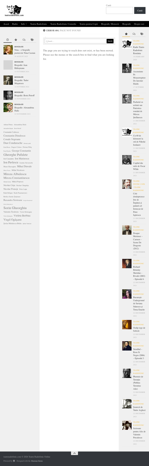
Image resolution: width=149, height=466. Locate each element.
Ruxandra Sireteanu (12, 200)
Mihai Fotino (6, 170)
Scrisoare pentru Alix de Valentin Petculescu (139, 433)
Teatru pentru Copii (89, 23)
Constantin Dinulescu (14, 135)
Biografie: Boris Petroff (24, 95)
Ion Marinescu (22, 158)
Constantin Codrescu (11, 132)
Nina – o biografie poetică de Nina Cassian (24, 51)
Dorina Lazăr (27, 143)
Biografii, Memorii (110, 23)
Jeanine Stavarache (26, 163)
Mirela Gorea (7, 182)
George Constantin (21, 150)
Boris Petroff (17, 128)
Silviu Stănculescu (8, 204)
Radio (15, 23)
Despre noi (139, 23)
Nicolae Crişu (9, 185)
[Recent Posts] (7, 40)
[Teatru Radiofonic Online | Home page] (14, 10)
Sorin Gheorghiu (15, 207)
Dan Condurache (12, 143)
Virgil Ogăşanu (12, 219)
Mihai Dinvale (24, 166)
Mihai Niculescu (18, 170)
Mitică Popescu (17, 181)
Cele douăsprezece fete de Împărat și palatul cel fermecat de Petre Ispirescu (138, 204)
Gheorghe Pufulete (15, 154)
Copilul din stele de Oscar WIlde (139, 166)
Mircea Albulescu (14, 174)
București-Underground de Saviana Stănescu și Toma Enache (139, 303)
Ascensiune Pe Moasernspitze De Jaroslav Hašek (139, 77)
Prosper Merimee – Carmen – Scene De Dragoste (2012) (138, 241)
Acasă (6, 23)
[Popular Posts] (16, 40)
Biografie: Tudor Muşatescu (21, 82)
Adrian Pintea (8, 124)
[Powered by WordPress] (14, 461)
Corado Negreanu (11, 139)
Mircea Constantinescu (16, 177)
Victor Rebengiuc (26, 212)
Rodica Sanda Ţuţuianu (11, 196)
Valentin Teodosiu (11, 211)
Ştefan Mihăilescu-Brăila (12, 223)
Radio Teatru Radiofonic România (138, 50)
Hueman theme (37, 461)
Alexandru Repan (8, 128)
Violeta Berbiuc (22, 215)
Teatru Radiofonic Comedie (63, 23)
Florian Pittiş (27, 147)
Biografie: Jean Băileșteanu (20, 66)
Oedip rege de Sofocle (139, 329)
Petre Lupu (23, 189)
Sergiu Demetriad (27, 200)
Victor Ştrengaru (7, 216)
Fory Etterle (7, 151)
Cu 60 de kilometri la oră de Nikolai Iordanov (139, 140)
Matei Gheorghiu (9, 166)
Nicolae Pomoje (10, 188)
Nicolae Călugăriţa (22, 185)
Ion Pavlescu (10, 162)
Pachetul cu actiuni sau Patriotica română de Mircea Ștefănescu (138, 109)
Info (23, 23)
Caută (108, 5)
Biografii (126, 23)
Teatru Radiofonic (38, 23)
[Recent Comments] (24, 40)
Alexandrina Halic (20, 124)
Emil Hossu (6, 147)
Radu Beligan (8, 193)
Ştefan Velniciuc (27, 223)
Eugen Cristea (16, 147)
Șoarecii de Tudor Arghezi (139, 408)
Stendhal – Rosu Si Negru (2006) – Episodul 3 (139, 354)
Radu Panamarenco (20, 193)
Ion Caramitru (8, 158)
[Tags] (32, 40)
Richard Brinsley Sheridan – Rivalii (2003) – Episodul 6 (139, 272)
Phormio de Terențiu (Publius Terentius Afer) (138, 382)
